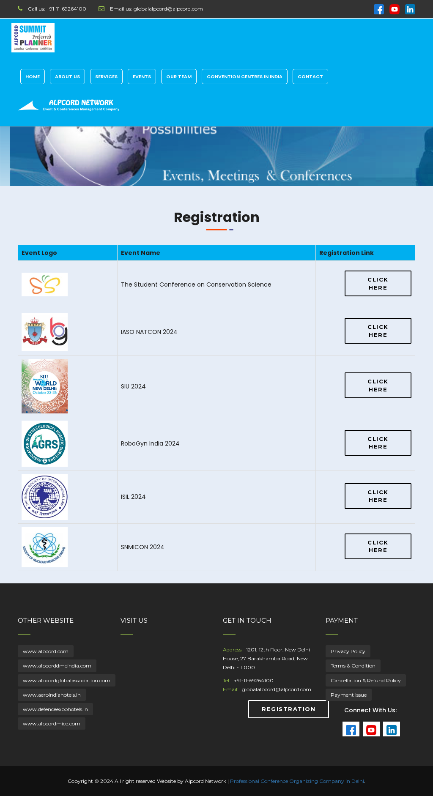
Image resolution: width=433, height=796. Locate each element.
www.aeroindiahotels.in (52, 695)
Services (106, 76)
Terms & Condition (353, 665)
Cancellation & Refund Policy (366, 680)
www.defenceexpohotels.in (55, 709)
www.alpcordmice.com (51, 723)
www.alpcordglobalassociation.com (66, 680)
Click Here (378, 283)
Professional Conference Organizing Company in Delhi (297, 781)
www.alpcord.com (46, 651)
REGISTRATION (288, 709)
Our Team (179, 76)
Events (142, 76)
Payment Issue (349, 695)
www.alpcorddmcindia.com (57, 665)
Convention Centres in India (244, 76)
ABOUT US (67, 76)
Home (32, 76)
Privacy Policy (348, 651)
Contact (310, 76)
